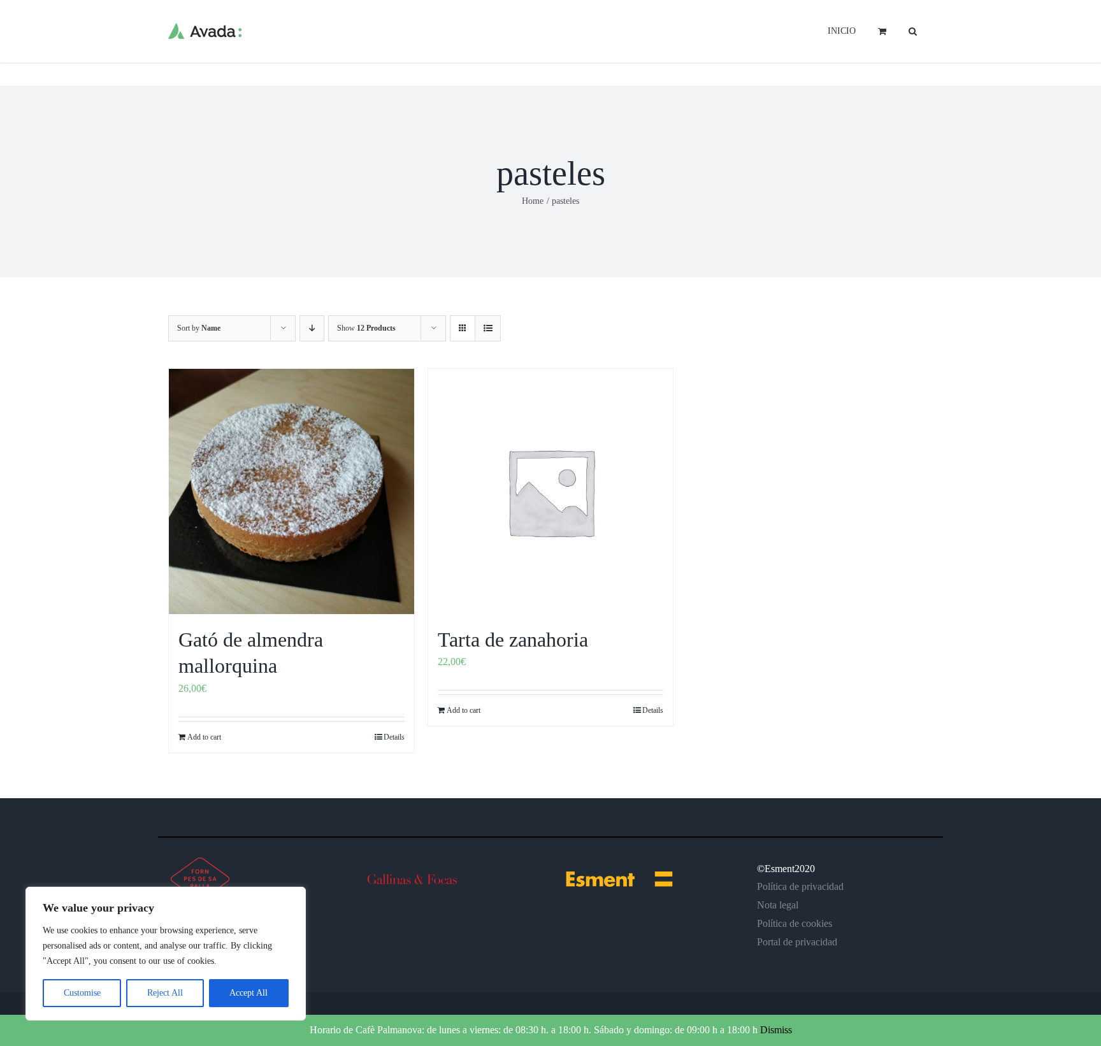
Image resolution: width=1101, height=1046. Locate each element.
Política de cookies (794, 923)
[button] (913, 30)
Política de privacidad (800, 886)
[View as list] (487, 328)
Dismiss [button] (776, 1029)
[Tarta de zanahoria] (550, 491)
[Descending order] (311, 328)
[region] (165, 954)
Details (394, 737)
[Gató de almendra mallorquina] (291, 491)
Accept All (248, 993)
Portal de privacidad (797, 941)
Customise (82, 993)
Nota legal (777, 904)
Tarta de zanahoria (513, 639)
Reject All (165, 993)
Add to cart (204, 737)
